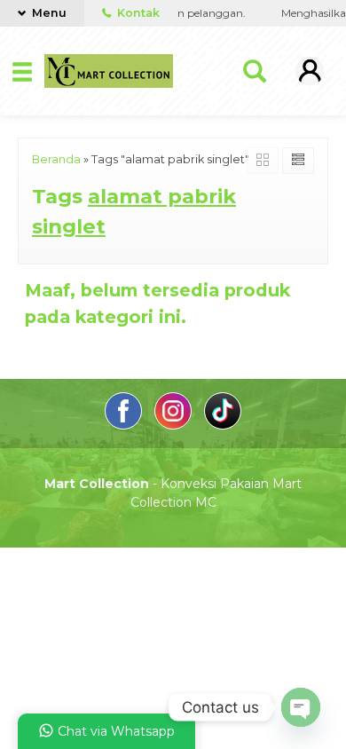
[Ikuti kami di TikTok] (222, 425)
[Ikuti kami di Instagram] (174, 425)
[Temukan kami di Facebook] (125, 425)
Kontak (137, 13)
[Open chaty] (300, 707)
